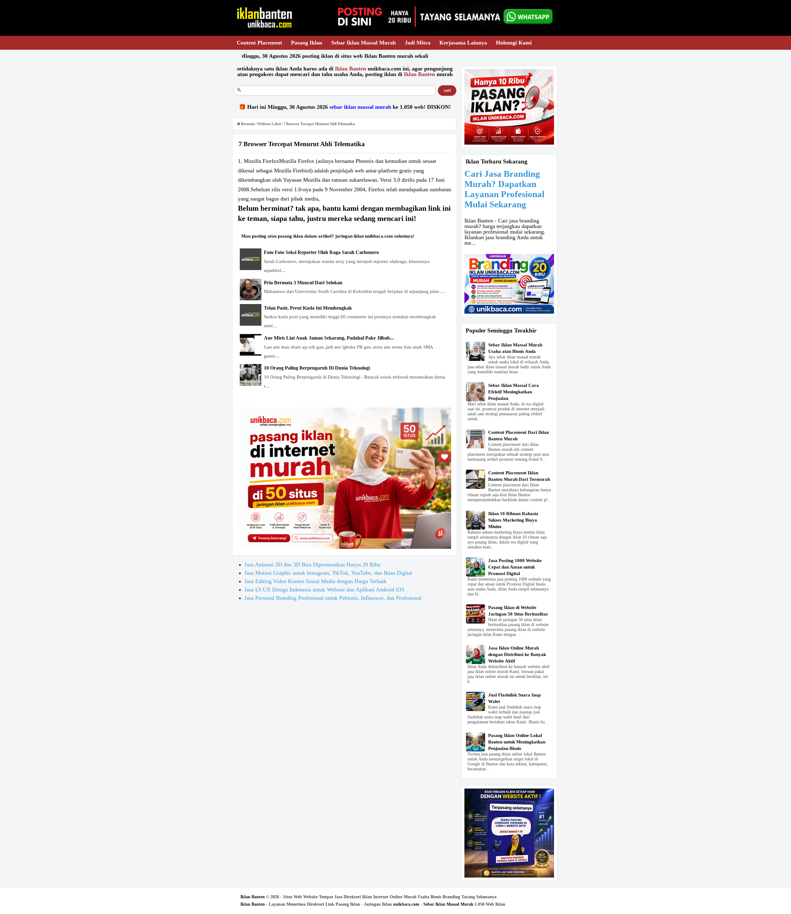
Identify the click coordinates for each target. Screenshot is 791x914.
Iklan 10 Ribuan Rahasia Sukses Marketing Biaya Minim (513, 520)
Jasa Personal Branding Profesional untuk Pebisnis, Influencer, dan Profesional (332, 598)
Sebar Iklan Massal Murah (448, 904)
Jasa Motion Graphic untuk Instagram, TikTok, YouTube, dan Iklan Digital (328, 573)
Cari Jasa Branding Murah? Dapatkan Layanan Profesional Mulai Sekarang (504, 189)
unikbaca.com (406, 904)
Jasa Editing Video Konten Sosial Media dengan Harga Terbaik (315, 581)
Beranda (248, 124)
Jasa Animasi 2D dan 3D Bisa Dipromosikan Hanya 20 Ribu (312, 564)
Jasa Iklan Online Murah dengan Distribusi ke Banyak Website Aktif (517, 654)
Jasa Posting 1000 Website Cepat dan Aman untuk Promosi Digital (515, 567)
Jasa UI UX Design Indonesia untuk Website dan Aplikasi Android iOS (324, 589)
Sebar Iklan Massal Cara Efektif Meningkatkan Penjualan (513, 392)
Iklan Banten (252, 897)
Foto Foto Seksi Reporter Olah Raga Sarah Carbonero (321, 252)
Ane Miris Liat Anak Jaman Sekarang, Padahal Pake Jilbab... (329, 338)
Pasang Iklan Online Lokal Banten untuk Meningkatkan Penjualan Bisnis (516, 742)
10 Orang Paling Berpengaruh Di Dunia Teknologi (317, 367)
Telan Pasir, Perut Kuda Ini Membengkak (308, 308)
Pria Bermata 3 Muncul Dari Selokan (303, 282)
